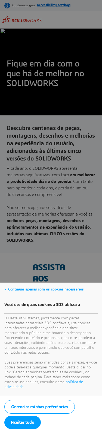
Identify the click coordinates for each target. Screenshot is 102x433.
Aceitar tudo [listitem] (22, 422)
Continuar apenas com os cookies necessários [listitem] (46, 289)
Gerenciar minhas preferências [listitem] (39, 407)
